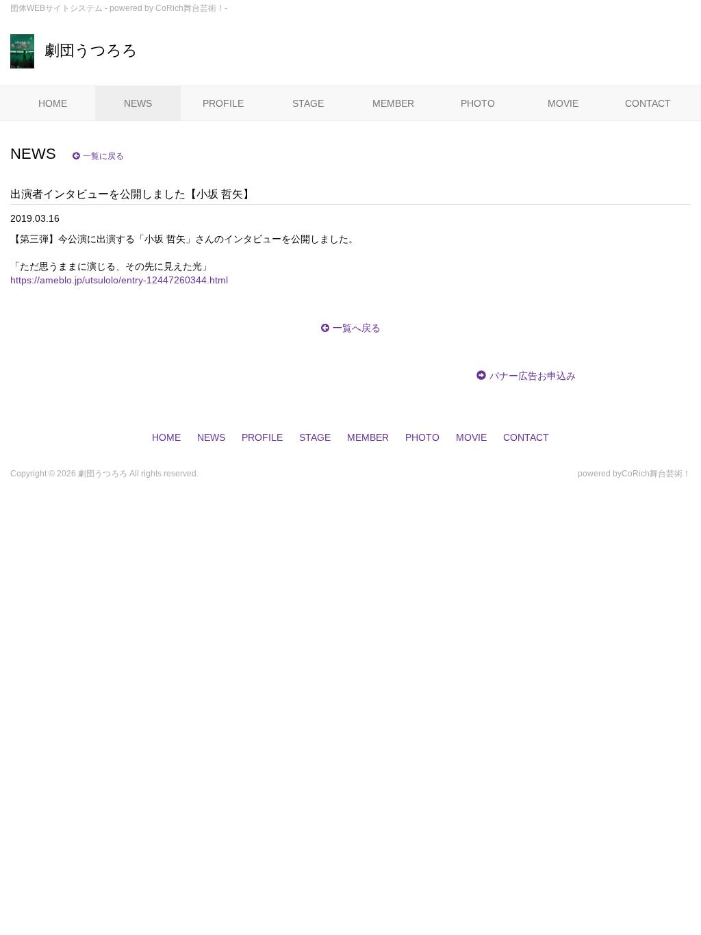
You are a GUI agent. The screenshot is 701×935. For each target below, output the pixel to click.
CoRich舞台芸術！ (656, 473)
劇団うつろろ (91, 50)
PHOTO (478, 103)
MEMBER (393, 103)
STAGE (308, 103)
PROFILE (223, 103)
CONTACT (648, 103)
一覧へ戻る (357, 327)
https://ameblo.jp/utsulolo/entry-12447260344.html (119, 279)
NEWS (138, 103)
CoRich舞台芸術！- (191, 8)
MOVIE (563, 103)
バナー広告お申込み (532, 375)
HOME (52, 103)
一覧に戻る (103, 156)
